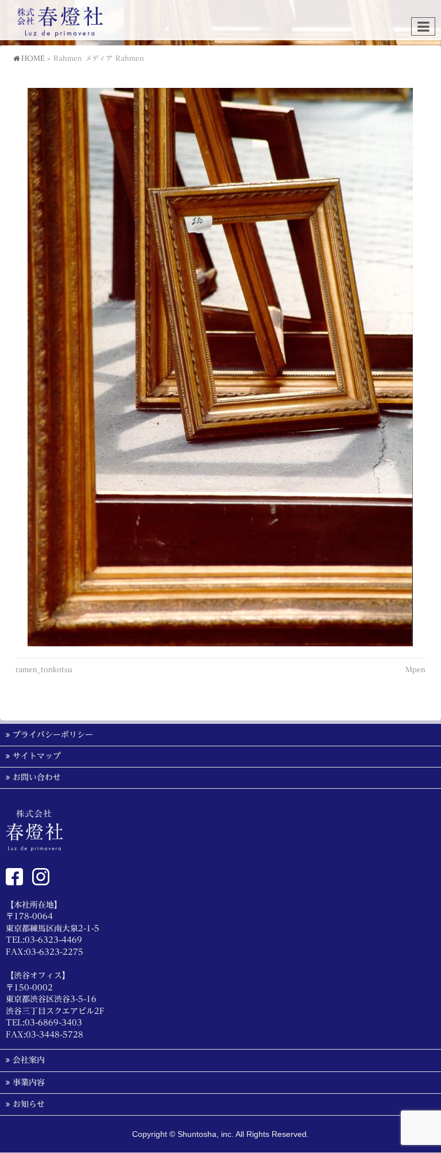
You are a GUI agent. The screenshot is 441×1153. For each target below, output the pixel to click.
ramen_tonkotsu (44, 669)
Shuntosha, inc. (205, 1134)
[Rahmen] (221, 367)
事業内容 (29, 1082)
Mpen (415, 669)
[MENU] (423, 26)
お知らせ (29, 1104)
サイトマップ (37, 756)
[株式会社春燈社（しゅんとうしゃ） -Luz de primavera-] (60, 25)
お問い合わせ (37, 777)
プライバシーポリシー (53, 735)
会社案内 (29, 1060)
